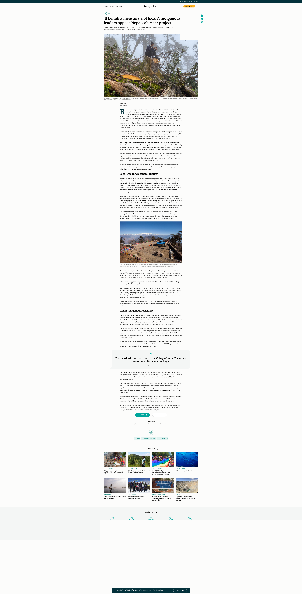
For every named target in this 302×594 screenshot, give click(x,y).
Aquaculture (180, 469)
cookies (156, 590)
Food (151, 523)
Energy (112, 523)
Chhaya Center (156, 342)
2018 (172, 212)
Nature (170, 523)
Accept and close (179, 590)
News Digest (179, 466)
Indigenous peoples (148, 438)
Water (189, 537)
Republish (187, 1)
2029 (173, 322)
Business (132, 537)
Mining (178, 494)
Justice (170, 537)
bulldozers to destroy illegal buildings (142, 401)
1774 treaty (158, 293)
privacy (149, 590)
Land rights (108, 469)
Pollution (189, 523)
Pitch (105, 564)
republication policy (186, 560)
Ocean (112, 537)
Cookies (130, 561)
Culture (137, 438)
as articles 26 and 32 (143, 304)
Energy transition (158, 494)
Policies (130, 567)
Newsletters (189, 6)
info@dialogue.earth (181, 562)
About (181, 1)
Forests (151, 537)
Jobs (105, 561)
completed (143, 322)
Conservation (133, 469)
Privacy (130, 558)
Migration (107, 494)
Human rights (157, 469)
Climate (132, 523)
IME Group (147, 183)
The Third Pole (162, 438)
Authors (106, 567)
